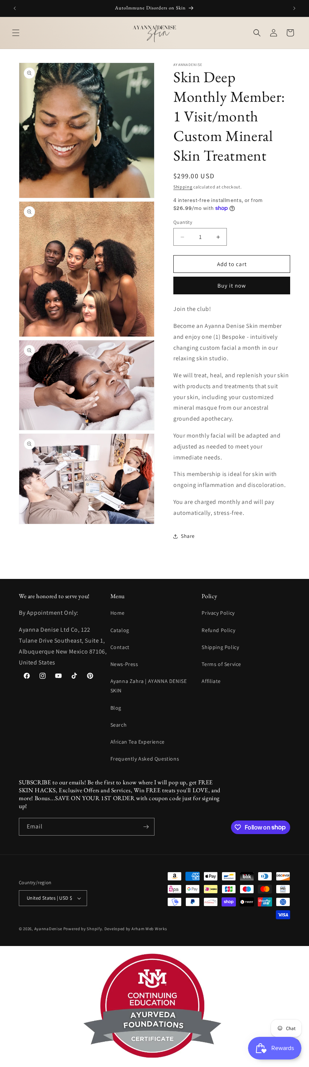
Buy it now (231, 285)
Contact (120, 647)
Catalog (119, 630)
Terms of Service (221, 664)
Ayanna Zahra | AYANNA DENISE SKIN (148, 686)
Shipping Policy (220, 647)
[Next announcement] (294, 8)
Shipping (183, 187)
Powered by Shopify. (83, 928)
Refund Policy (218, 630)
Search (118, 724)
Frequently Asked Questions (144, 758)
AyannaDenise (48, 928)
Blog (115, 707)
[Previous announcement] (14, 8)
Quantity (182, 222)
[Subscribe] (146, 827)
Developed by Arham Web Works (135, 928)
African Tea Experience (137, 741)
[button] (16, 32)
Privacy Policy (218, 612)
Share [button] (188, 536)
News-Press (124, 664)
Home (117, 612)
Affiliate (211, 681)
